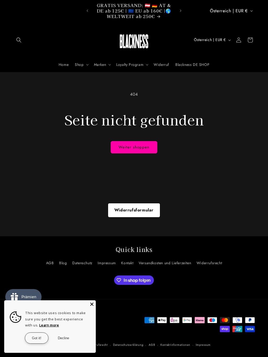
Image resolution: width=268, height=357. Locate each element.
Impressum (107, 263)
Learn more (49, 325)
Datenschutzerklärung (128, 345)
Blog (63, 263)
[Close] (91, 304)
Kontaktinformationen (175, 345)
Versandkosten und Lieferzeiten (165, 263)
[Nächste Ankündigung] (180, 11)
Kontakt (127, 263)
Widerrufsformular (134, 210)
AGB (50, 263)
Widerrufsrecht (209, 263)
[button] (19, 40)
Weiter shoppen (134, 147)
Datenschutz (82, 263)
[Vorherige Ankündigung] (87, 11)
